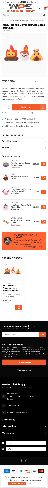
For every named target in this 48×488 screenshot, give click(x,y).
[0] (44, 8)
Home (4, 21)
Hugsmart (6, 30)
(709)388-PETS (13, 405)
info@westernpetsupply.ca (24, 244)
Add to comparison (9, 113)
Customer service (24, 362)
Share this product (24, 113)
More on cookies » (33, 483)
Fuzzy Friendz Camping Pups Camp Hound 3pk (27, 21)
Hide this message (17, 483)
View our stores (24, 370)
